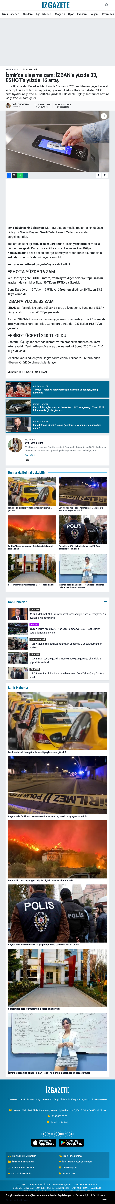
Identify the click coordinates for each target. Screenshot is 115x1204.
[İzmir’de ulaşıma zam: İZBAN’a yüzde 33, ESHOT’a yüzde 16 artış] (58, 141)
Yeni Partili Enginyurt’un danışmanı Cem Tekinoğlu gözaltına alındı (66, 675)
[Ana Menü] (7, 4)
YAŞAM (34, 624)
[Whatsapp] (65, 1134)
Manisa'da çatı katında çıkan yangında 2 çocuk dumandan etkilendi (65, 645)
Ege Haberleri (43, 14)
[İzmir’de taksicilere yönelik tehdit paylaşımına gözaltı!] (32, 491)
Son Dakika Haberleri (21, 1173)
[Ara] (106, 5)
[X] (49, 1134)
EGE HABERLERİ (38, 639)
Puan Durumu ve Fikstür (23, 1167)
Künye (22, 1184)
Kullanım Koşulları (62, 1184)
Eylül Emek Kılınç (34, 442)
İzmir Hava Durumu (72, 1155)
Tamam (104, 1200)
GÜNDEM (35, 610)
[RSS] (71, 1134)
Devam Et (29, 455)
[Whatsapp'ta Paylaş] (20, 175)
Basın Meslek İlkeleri (40, 1184)
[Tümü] (105, 601)
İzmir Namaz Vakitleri (23, 1161)
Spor (71, 14)
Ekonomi (82, 14)
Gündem (27, 14)
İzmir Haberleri (10, 14)
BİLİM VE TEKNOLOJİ (23, 1188)
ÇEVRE (50, 1188)
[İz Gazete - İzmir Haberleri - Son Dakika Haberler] (56, 5)
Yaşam (95, 14)
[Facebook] (43, 1134)
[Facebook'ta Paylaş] (9, 175)
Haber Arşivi (69, 1173)
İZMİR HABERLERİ (28, 69)
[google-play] (71, 1143)
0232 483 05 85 (59, 1116)
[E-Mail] (27, 460)
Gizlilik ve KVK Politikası (85, 1184)
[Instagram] (54, 1134)
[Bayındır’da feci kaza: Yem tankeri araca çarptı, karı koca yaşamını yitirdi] (83, 491)
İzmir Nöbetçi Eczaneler (24, 1155)
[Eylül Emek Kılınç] (15, 444)
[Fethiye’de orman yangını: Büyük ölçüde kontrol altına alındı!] (32, 529)
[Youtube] (60, 1134)
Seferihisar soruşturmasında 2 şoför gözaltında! (31, 585)
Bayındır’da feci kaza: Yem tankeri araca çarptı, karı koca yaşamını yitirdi (81, 509)
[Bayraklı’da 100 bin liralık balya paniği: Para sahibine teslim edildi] (83, 529)
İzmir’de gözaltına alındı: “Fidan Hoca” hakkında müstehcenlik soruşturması (81, 586)
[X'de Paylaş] (14, 175)
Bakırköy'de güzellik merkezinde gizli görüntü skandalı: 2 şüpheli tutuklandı (65, 660)
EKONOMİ (76, 1188)
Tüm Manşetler (69, 1167)
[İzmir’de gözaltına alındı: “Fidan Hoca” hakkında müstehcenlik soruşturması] (83, 568)
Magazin (60, 14)
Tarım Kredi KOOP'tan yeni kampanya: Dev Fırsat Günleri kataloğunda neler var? (64, 630)
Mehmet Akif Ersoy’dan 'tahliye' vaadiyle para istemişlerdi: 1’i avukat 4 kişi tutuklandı (67, 616)
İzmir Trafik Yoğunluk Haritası (77, 1161)
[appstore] (43, 1143)
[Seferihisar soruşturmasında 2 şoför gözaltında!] (32, 568)
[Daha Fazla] (25, 175)
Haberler (11, 69)
